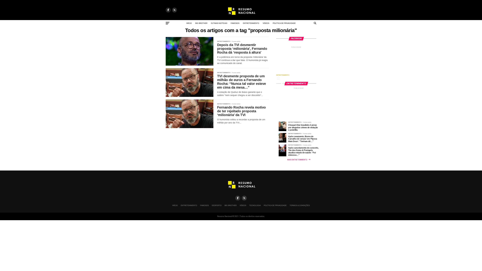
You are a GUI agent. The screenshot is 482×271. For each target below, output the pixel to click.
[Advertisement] (296, 64)
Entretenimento (251, 23)
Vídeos (266, 23)
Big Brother (201, 23)
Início (189, 23)
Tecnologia (255, 205)
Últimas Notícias (219, 23)
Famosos (235, 23)
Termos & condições (300, 205)
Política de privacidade (284, 23)
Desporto (217, 205)
